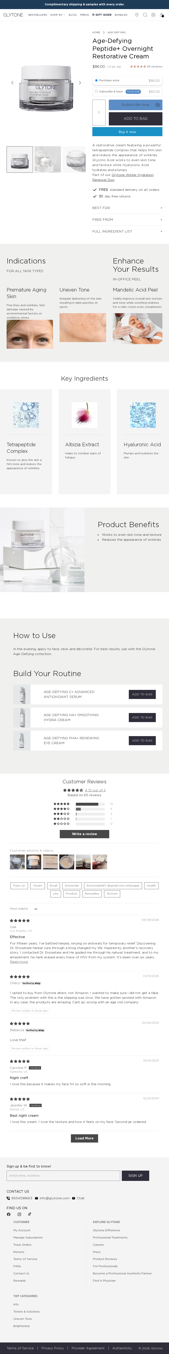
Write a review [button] (84, 834)
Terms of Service (25, 1259)
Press (84, 15)
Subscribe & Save (119, 91)
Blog (73, 15)
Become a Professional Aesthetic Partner (122, 1273)
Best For (101, 208)
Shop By (56, 15)
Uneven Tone (22, 1318)
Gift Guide (103, 15)
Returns (18, 1252)
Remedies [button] (92, 893)
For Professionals (105, 1266)
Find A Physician (104, 1280)
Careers (98, 1244)
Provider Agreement (88, 1348)
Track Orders (22, 1244)
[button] (62, 804)
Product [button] (71, 893)
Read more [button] (19, 961)
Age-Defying (117, 32)
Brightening (21, 1326)
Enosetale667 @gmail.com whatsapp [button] (113, 885)
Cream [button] (37, 885)
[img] (20, 920)
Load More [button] (84, 1138)
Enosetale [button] (72, 885)
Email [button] (53, 885)
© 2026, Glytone (150, 1348)
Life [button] (55, 893)
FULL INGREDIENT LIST (112, 231)
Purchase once (109, 80)
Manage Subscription (28, 1237)
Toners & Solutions (26, 1311)
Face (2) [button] (19, 885)
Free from (102, 219)
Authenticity (122, 1348)
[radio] (96, 81)
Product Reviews (105, 1259)
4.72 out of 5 (95, 790)
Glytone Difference (106, 1230)
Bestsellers (37, 15)
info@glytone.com (54, 1198)
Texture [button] (112, 893)
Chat (80, 1198)
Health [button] (151, 885)
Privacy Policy (52, 1348)
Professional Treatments (110, 1237)
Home (96, 32)
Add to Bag (142, 694)
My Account (22, 1230)
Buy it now (127, 132)
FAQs (17, 1266)
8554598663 (22, 1198)
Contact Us (21, 1273)
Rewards (19, 1280)
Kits (16, 1304)
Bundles (121, 15)
